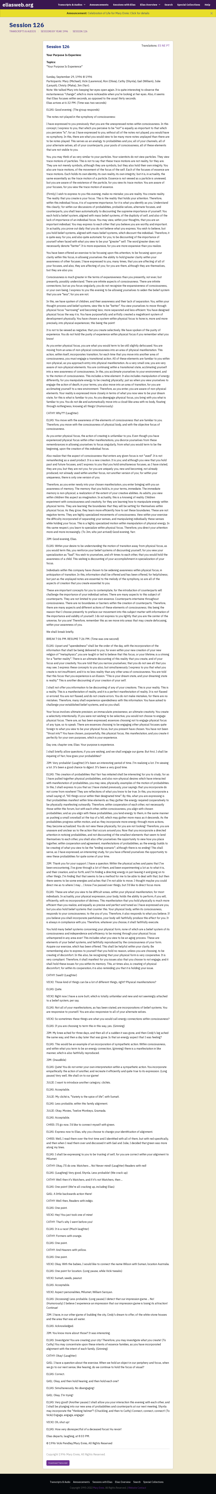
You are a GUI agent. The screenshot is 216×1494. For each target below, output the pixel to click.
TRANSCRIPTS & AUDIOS (22, 31)
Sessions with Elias (102, 1482)
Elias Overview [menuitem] (148, 4)
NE (164, 45)
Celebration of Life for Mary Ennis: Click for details (118, 13)
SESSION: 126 (80, 31)
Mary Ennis (98, 1487)
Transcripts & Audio (60, 1482)
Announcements (81, 1482)
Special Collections (153, 1482)
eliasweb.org (18, 4)
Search (137, 1482)
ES (159, 45)
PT (168, 45)
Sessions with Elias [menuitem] (124, 4)
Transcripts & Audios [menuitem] (70, 4)
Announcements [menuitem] (99, 4)
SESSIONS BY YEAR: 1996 (54, 31)
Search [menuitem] (169, 4)
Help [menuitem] (207, 4)
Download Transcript (58, 1463)
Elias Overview (123, 1482)
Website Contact (137, 1487)
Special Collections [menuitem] (188, 4)
